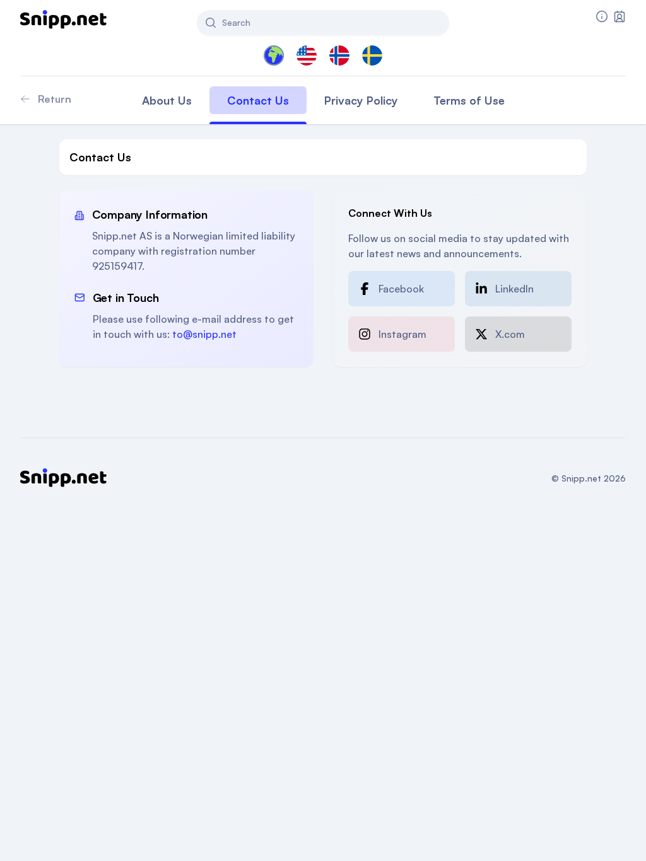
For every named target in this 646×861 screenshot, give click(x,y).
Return (54, 99)
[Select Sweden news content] (372, 55)
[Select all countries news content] (273, 55)
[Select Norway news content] (339, 55)
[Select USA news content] (306, 55)
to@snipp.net (204, 334)
